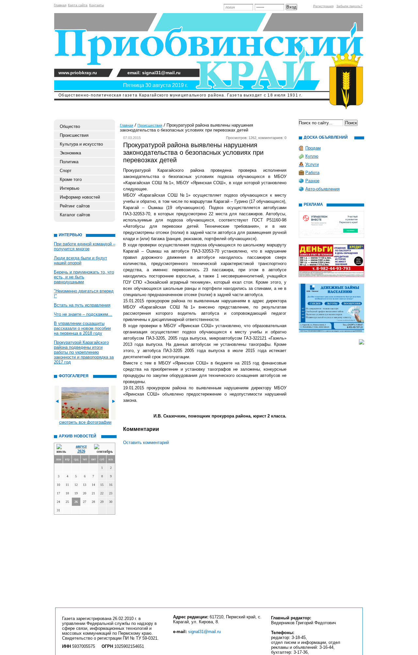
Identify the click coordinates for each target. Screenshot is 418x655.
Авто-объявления (322, 188)
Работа (312, 172)
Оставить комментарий (146, 442)
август (81, 446)
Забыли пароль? (349, 6)
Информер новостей (80, 197)
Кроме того (71, 179)
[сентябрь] (103, 449)
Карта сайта (78, 5)
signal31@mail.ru (204, 631)
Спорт (66, 170)
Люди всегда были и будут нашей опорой (80, 260)
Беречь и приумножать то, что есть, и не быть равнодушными (84, 277)
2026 (81, 451)
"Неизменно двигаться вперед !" (84, 293)
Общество (70, 126)
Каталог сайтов (75, 214)
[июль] (62, 449)
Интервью (69, 188)
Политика (69, 161)
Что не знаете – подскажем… (83, 314)
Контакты (96, 5)
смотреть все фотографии (85, 422)
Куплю (311, 156)
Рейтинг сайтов (75, 206)
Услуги (312, 164)
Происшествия (74, 135)
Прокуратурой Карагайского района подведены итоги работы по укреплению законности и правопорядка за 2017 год (84, 352)
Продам (313, 148)
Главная (60, 5)
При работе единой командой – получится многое (84, 246)
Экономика (70, 152)
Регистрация (323, 6)
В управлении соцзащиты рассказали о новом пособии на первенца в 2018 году (82, 328)
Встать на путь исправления (82, 305)
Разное (312, 180)
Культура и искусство (81, 144)
